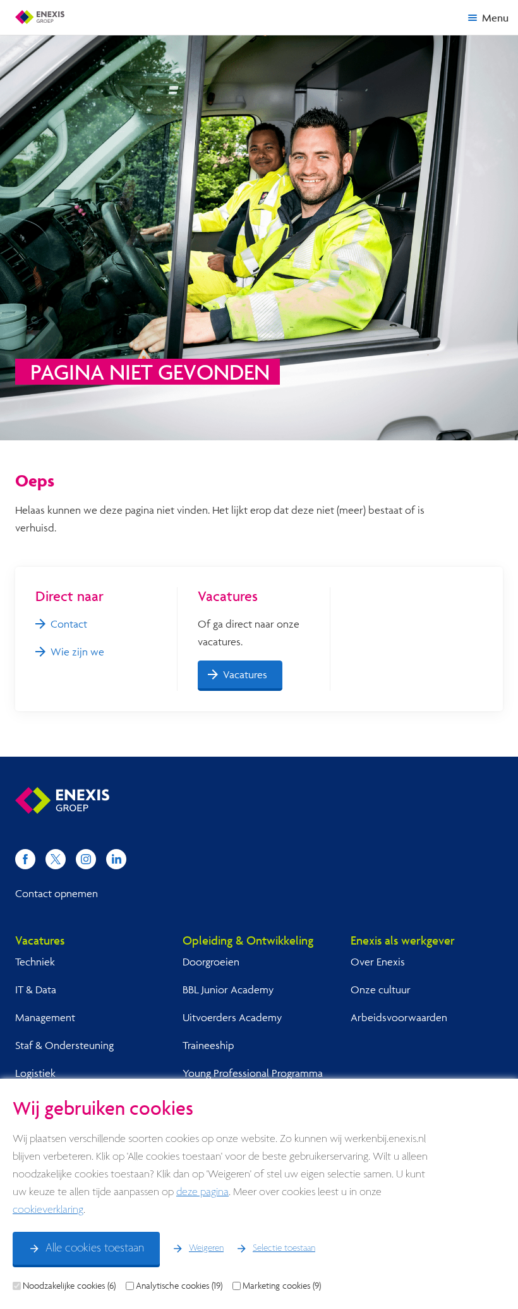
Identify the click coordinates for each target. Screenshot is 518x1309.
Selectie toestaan (284, 1248)
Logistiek (35, 1072)
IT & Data (35, 989)
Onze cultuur (381, 989)
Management (45, 1017)
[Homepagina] (39, 17)
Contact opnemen (56, 893)
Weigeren (206, 1248)
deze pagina (202, 1192)
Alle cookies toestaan (94, 1248)
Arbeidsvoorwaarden (399, 1017)
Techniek (35, 961)
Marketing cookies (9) (282, 1286)
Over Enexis (378, 961)
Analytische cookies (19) (179, 1286)
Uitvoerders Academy (232, 1017)
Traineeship (208, 1045)
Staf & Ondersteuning (64, 1045)
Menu (495, 17)
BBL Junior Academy (228, 989)
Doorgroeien (211, 961)
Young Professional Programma (253, 1072)
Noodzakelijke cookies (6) (69, 1286)
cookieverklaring (48, 1210)
